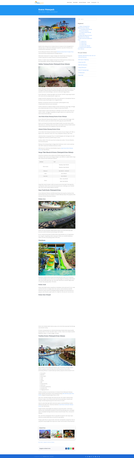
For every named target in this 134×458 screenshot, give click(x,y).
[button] (40, 434)
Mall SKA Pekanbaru (83, 64)
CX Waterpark (82, 72)
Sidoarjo (52, 442)
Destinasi (49, 442)
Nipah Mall (81, 75)
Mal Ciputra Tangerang (84, 59)
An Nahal (41, 442)
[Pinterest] (73, 448)
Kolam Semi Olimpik (85, 45)
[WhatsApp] (71, 448)
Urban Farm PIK (82, 62)
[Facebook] (66, 448)
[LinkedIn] (68, 448)
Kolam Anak (83, 44)
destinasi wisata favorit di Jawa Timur (65, 51)
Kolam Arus (83, 41)
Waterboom (84, 42)
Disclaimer (52, 456)
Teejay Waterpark (82, 67)
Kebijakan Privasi (46, 456)
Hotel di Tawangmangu (84, 70)
